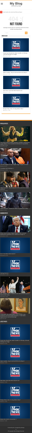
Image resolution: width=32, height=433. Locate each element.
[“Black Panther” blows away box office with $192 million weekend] (15, 179)
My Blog (16, 3)
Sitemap (22, 427)
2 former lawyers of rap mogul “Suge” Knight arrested (14, 164)
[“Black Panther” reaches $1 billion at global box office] (15, 200)
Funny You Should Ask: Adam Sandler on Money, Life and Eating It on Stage (15, 53)
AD (13, 427)
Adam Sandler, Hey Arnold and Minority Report (12, 12)
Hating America (4, 273)
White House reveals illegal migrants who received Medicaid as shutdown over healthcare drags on (13, 233)
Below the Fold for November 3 (8, 419)
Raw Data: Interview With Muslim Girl (12, 90)
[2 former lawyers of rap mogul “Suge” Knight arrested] (15, 156)
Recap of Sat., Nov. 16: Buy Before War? (13, 108)
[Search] (26, 33)
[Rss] (16, 429)
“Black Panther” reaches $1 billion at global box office (14, 208)
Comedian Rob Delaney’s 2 (7, 168)
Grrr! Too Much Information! (7, 253)
